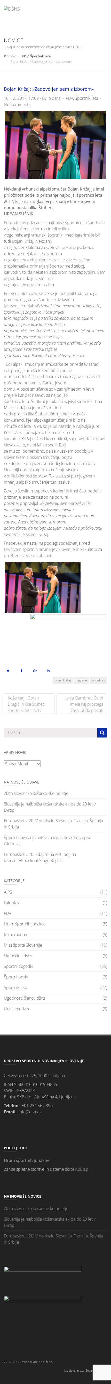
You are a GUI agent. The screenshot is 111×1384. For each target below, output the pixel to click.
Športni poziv (16, 977)
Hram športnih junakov (24, 924)
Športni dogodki (18, 966)
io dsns (53, 98)
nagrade (81, 680)
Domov (9, 56)
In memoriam (16, 934)
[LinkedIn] (48, 670)
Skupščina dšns (18, 956)
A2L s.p (82, 1169)
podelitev (98, 680)
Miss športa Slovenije (23, 945)
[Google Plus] (35, 670)
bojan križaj (63, 680)
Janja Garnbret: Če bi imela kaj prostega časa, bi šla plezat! (84, 704)
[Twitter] (8, 670)
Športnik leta (40, 56)
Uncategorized (17, 1009)
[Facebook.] (21, 670)
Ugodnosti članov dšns (24, 998)
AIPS (8, 892)
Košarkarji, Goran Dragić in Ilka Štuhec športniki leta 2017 (26, 704)
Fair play (11, 903)
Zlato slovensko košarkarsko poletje (36, 793)
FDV (25, 56)
